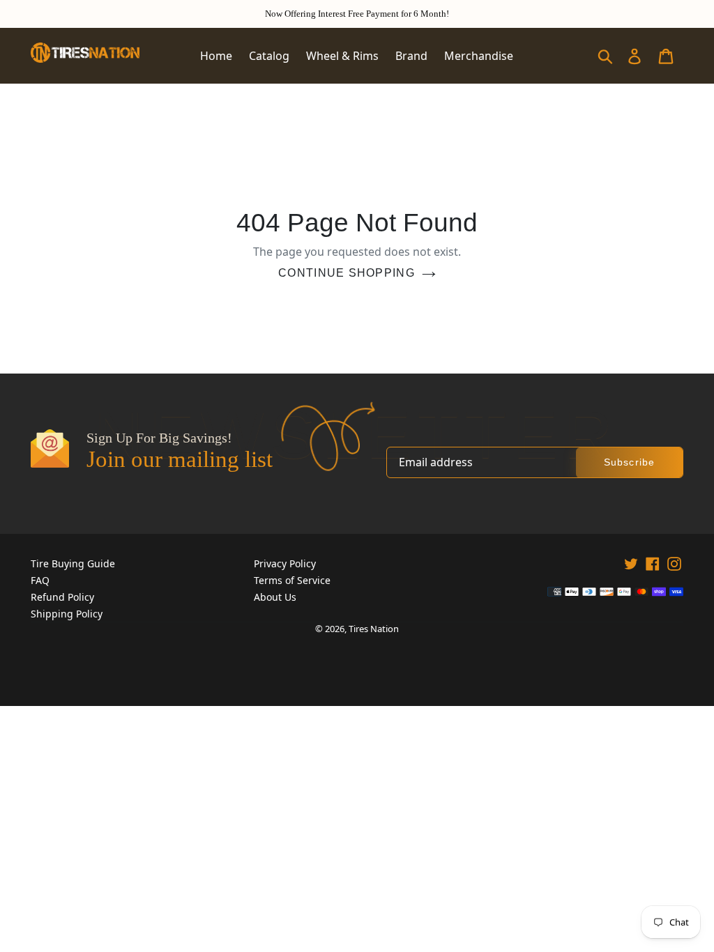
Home (216, 55)
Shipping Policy (66, 613)
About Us (275, 597)
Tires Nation (374, 628)
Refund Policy (62, 597)
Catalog (269, 55)
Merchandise (478, 55)
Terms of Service (292, 580)
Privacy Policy (285, 563)
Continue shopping (346, 273)
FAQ (40, 580)
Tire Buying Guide (73, 563)
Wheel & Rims (342, 55)
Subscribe (629, 462)
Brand (411, 55)
